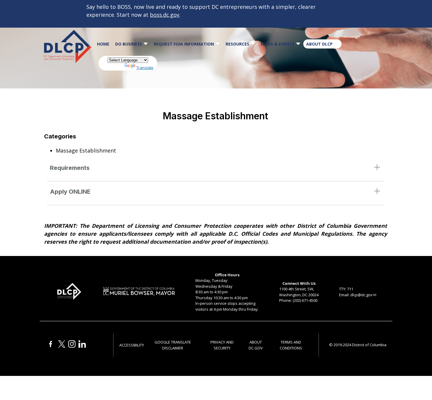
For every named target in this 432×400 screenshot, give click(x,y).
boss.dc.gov (164, 14)
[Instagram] (72, 346)
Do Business (128, 44)
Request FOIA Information (184, 44)
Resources (237, 44)
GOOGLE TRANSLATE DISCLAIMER (173, 345)
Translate (144, 67)
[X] (62, 346)
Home (103, 44)
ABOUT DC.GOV (256, 345)
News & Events (277, 44)
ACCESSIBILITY (131, 345)
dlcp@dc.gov (361, 294)
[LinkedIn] (82, 346)
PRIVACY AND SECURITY (222, 345)
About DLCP (319, 44)
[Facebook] (51, 346)
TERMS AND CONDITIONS (291, 345)
